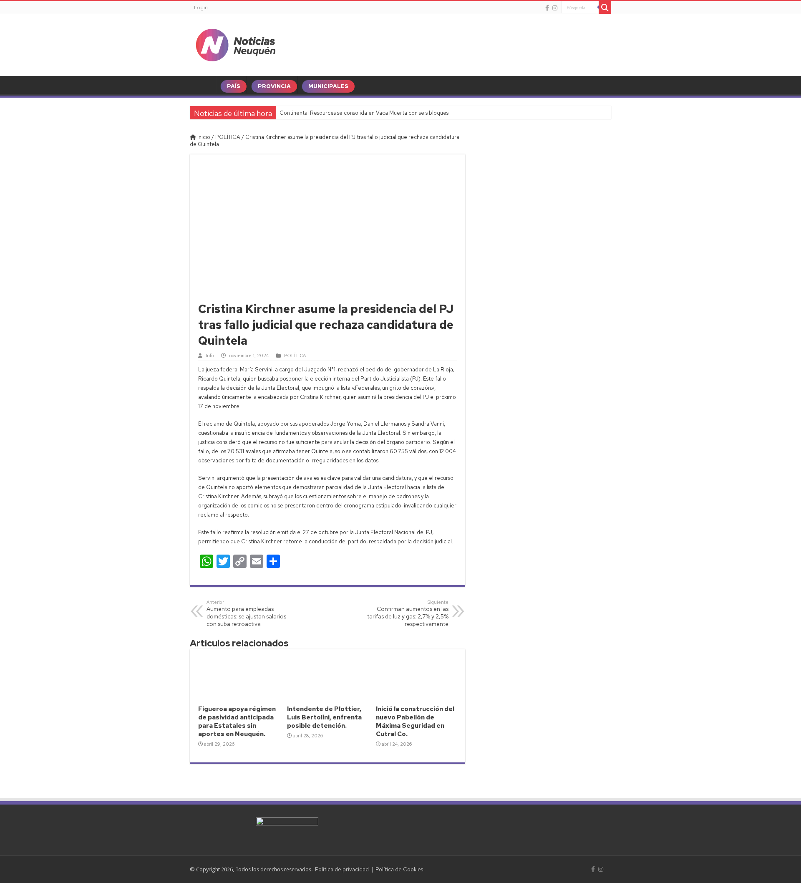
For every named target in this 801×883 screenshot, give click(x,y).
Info (210, 355)
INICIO (205, 86)
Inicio (203, 137)
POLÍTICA (227, 137)
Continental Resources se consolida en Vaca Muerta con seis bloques (364, 112)
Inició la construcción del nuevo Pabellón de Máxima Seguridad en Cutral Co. (415, 721)
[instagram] (555, 8)
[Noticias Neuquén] (235, 43)
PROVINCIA (274, 86)
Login (201, 7)
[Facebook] (547, 8)
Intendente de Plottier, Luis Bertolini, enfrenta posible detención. (324, 717)
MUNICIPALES (328, 86)
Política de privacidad (342, 869)
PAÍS (233, 86)
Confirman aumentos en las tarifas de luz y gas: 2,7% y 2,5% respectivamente (407, 613)
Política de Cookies (399, 869)
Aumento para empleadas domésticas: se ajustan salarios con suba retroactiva (246, 613)
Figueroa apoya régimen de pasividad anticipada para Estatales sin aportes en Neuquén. (237, 721)
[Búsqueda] (605, 7)
